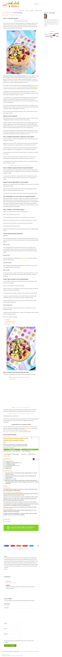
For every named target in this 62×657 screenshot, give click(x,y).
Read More (46, 26)
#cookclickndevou (28, 428)
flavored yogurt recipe (10, 322)
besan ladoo (5, 87)
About (3, 654)
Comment (6, 607)
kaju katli (11, 87)
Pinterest (6, 431)
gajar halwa (35, 85)
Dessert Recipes (9, 12)
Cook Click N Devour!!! (10, 4)
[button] (4, 447)
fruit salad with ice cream (10, 321)
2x (35, 459)
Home (3, 12)
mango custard (24, 258)
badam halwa (16, 87)
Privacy (8, 654)
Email (5, 628)
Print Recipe (24, 20)
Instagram (11, 431)
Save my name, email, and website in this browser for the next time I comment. (19, 641)
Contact (5, 654)
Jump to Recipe (18, 20)
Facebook (16, 431)
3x (37, 459)
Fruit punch (7, 319)
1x (33, 459)
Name (5, 623)
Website (6, 633)
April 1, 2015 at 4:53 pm (11, 582)
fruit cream (7, 324)
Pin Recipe (30, 449)
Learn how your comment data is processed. (29, 651)
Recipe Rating (7, 603)
